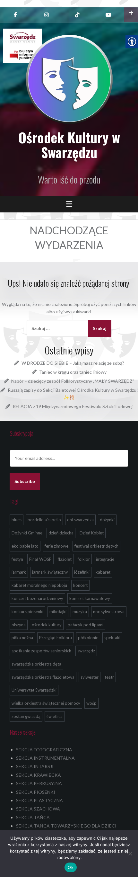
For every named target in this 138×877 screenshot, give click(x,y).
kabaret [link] (103, 572)
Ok (70, 867)
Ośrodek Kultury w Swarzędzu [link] (69, 144)
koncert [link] (80, 585)
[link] (15, 14)
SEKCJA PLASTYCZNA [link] (39, 800)
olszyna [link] (19, 624)
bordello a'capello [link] (44, 519)
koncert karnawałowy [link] (89, 598)
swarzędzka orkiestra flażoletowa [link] (43, 677)
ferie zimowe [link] (56, 546)
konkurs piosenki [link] (27, 611)
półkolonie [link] (88, 637)
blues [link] (17, 519)
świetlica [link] (55, 716)
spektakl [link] (112, 637)
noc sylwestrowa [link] (109, 611)
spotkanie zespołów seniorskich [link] (41, 650)
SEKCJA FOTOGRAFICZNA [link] (44, 749)
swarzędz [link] (86, 650)
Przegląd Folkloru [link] (55, 637)
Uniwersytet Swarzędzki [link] (34, 690)
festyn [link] (17, 559)
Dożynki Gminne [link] (27, 532)
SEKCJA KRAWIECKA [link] (38, 775)
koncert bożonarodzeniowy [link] (37, 598)
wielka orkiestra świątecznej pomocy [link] (46, 703)
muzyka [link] (80, 611)
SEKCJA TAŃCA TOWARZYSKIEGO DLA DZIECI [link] (66, 825)
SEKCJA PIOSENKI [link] (35, 792)
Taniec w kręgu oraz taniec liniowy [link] (73, 372)
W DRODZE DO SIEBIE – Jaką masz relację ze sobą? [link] (73, 363)
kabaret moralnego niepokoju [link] (39, 585)
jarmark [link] (19, 572)
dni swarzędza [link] (80, 519)
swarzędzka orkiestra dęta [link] (36, 664)
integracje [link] (105, 559)
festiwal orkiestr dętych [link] (96, 546)
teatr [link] (109, 677)
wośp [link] (91, 703)
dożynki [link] (107, 519)
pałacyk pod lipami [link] (85, 624)
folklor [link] (84, 559)
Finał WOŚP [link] (40, 559)
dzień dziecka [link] (60, 532)
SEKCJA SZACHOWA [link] (38, 808)
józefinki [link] (82, 572)
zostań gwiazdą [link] (26, 716)
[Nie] (130, 853)
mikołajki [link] (57, 611)
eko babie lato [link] (25, 546)
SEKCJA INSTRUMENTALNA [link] (45, 758)
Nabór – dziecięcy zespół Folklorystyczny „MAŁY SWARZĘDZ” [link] (72, 381)
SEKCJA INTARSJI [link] (35, 766)
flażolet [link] (65, 559)
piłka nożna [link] (22, 637)
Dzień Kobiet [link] (92, 532)
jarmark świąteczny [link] (50, 572)
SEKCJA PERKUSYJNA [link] (39, 783)
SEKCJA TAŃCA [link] (33, 817)
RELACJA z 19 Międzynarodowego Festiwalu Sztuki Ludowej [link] (73, 406)
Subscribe (24, 481)
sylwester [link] (90, 677)
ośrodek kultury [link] (47, 624)
